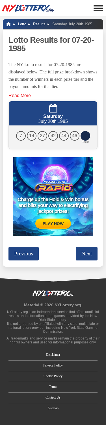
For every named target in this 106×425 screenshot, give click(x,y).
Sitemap (53, 408)
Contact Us (53, 397)
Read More (19, 95)
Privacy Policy (53, 365)
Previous (23, 254)
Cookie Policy (53, 376)
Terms (53, 387)
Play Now (53, 223)
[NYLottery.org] (28, 8)
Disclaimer (53, 355)
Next (86, 254)
